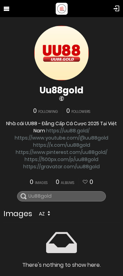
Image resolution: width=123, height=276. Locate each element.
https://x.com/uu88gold (61, 145)
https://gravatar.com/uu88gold (61, 166)
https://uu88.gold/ (68, 130)
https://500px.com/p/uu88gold (61, 159)
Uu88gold (61, 90)
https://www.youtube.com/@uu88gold (61, 137)
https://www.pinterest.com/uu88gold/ (61, 152)
